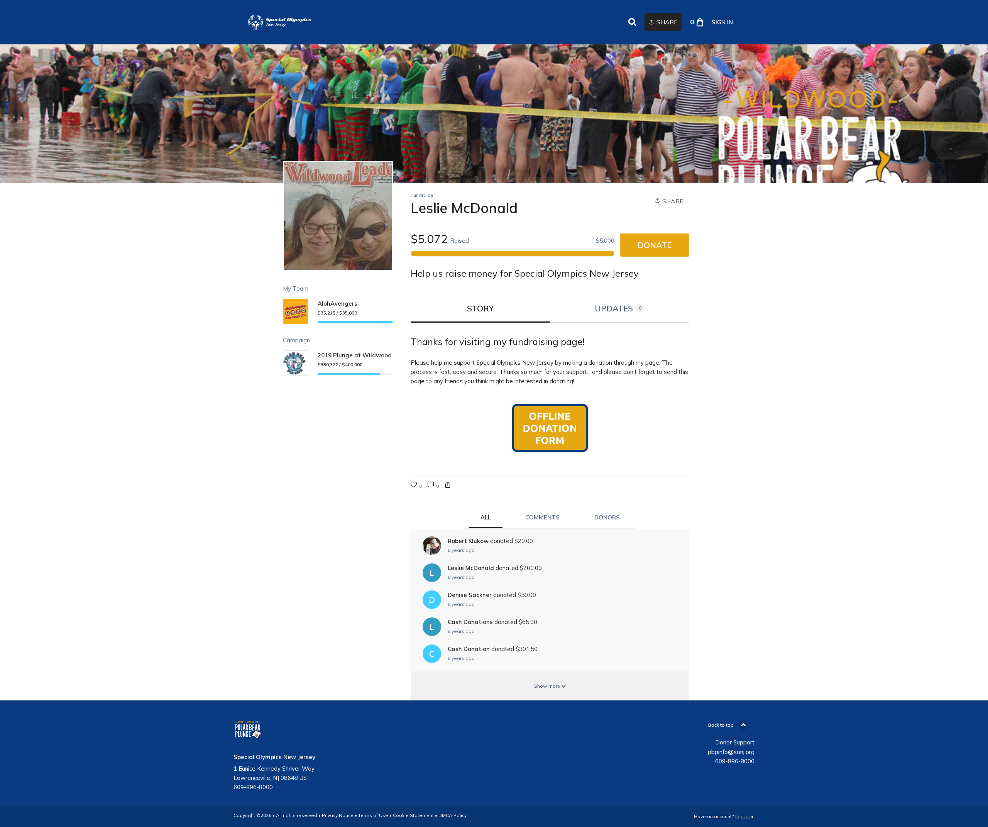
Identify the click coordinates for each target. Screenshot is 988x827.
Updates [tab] (618, 308)
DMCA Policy (452, 815)
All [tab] (485, 517)
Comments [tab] (542, 517)
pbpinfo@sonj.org (731, 752)
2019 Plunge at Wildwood (355, 355)
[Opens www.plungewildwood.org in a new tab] (550, 428)
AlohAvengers (337, 303)
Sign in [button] (722, 22)
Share (672, 201)
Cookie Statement (413, 815)
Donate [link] (655, 245)
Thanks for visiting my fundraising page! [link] (498, 341)
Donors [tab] (607, 517)
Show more (547, 686)
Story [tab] (480, 308)
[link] (280, 22)
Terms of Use (373, 815)
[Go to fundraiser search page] (632, 22)
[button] (448, 486)
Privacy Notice (338, 815)
